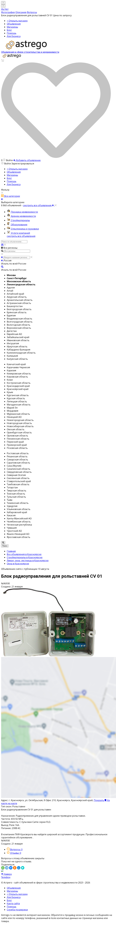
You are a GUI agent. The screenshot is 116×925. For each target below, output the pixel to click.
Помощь (11, 33)
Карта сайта (13, 903)
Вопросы (32, 12)
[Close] (3, 6)
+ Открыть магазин (17, 20)
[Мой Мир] (18, 867)
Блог (9, 30)
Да (3, 9)
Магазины (12, 26)
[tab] (14, 849)
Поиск (4, 546)
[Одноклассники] (14, 867)
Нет (6, 9)
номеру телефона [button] (25, 918)
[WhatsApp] (3, 867)
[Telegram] (6, 867)
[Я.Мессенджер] (22, 867)
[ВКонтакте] (10, 867)
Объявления (14, 23)
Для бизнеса (14, 36)
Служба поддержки (17, 909)
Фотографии (8, 12)
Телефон (5, 877)
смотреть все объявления (21, 236)
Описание (20, 12)
